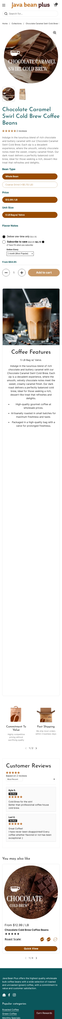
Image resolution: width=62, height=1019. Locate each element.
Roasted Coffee (10, 1009)
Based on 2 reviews (16, 775)
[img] (31, 797)
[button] (55, 5)
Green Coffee (9, 1013)
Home (5, 23)
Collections (17, 23)
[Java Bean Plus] (30, 5)
